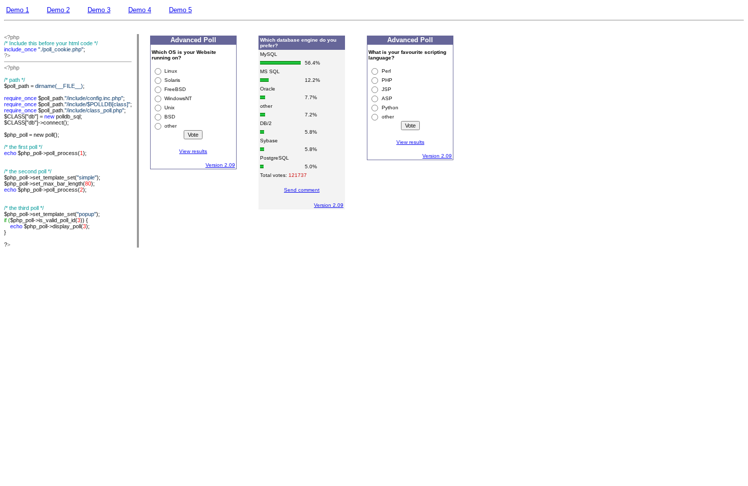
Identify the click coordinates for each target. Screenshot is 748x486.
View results (193, 151)
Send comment (302, 190)
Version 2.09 (220, 165)
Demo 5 (180, 10)
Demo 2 (58, 10)
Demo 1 (17, 10)
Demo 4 (139, 10)
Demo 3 (99, 10)
